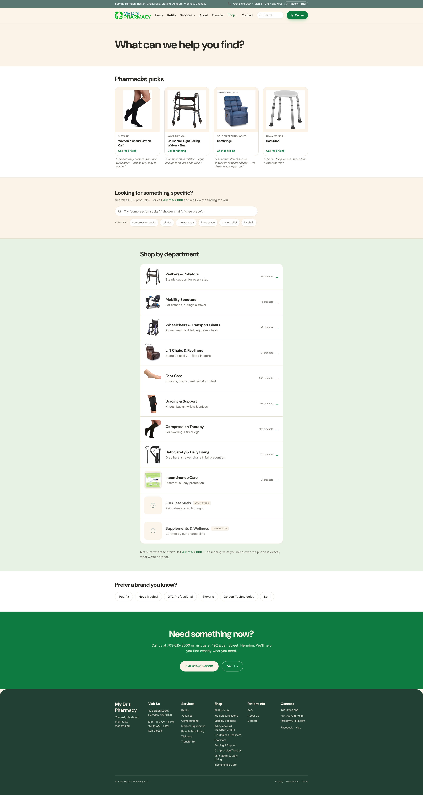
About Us (253, 715)
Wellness (186, 736)
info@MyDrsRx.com (293, 720)
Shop (231, 15)
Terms (304, 781)
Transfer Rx (188, 741)
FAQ (250, 710)
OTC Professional (180, 596)
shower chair (186, 222)
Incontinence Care (225, 764)
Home (159, 15)
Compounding (190, 720)
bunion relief (229, 222)
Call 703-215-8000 (199, 666)
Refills (171, 15)
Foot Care (220, 740)
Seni (267, 596)
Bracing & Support (225, 745)
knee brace (208, 222)
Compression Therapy (228, 750)
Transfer (218, 15)
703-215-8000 (241, 3)
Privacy (279, 781)
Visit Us (232, 666)
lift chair (249, 222)
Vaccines (186, 715)
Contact (247, 15)
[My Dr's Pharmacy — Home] (133, 15)
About (203, 15)
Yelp (298, 727)
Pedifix (124, 596)
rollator (167, 222)
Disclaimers (292, 781)
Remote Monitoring (192, 731)
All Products (221, 710)
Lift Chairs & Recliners (227, 735)
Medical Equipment (193, 726)
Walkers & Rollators (226, 715)
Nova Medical (148, 596)
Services (186, 15)
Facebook (287, 727)
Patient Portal (298, 3)
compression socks (144, 222)
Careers (252, 720)
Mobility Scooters (225, 720)
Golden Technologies (239, 596)
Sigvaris (208, 596)
